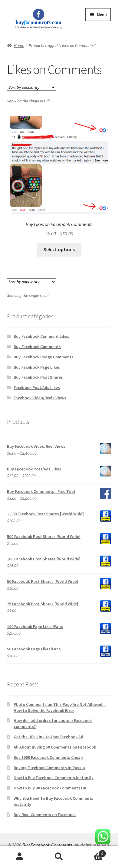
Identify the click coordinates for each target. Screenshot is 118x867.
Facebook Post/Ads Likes (37, 387)
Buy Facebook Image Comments (44, 357)
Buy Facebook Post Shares (38, 377)
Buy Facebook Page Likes (37, 367)
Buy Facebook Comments (37, 346)
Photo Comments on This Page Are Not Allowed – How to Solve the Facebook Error (60, 707)
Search (59, 856)
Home (19, 45)
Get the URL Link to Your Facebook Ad (48, 736)
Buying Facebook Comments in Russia (49, 767)
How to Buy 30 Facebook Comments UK (50, 788)
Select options (59, 249)
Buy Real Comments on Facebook (45, 814)
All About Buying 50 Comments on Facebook (55, 747)
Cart (91, 851)
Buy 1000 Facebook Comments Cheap (48, 757)
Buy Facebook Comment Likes (41, 336)
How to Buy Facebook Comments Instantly (53, 777)
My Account (19, 856)
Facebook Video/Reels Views (40, 397)
